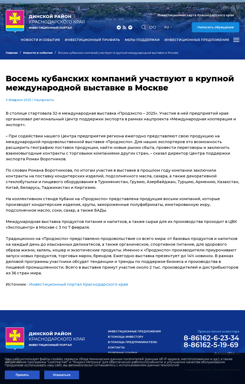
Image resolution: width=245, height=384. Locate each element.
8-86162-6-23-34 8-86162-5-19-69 (211, 341)
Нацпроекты (44, 100)
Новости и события (40, 40)
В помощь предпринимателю (132, 342)
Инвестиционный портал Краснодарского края (78, 284)
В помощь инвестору (125, 336)
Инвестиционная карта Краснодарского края (195, 15)
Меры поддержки (142, 40)
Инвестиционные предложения (196, 40)
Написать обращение (215, 27)
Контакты (116, 347)
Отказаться (61, 375)
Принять (22, 375)
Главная (12, 53)
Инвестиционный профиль (92, 40)
